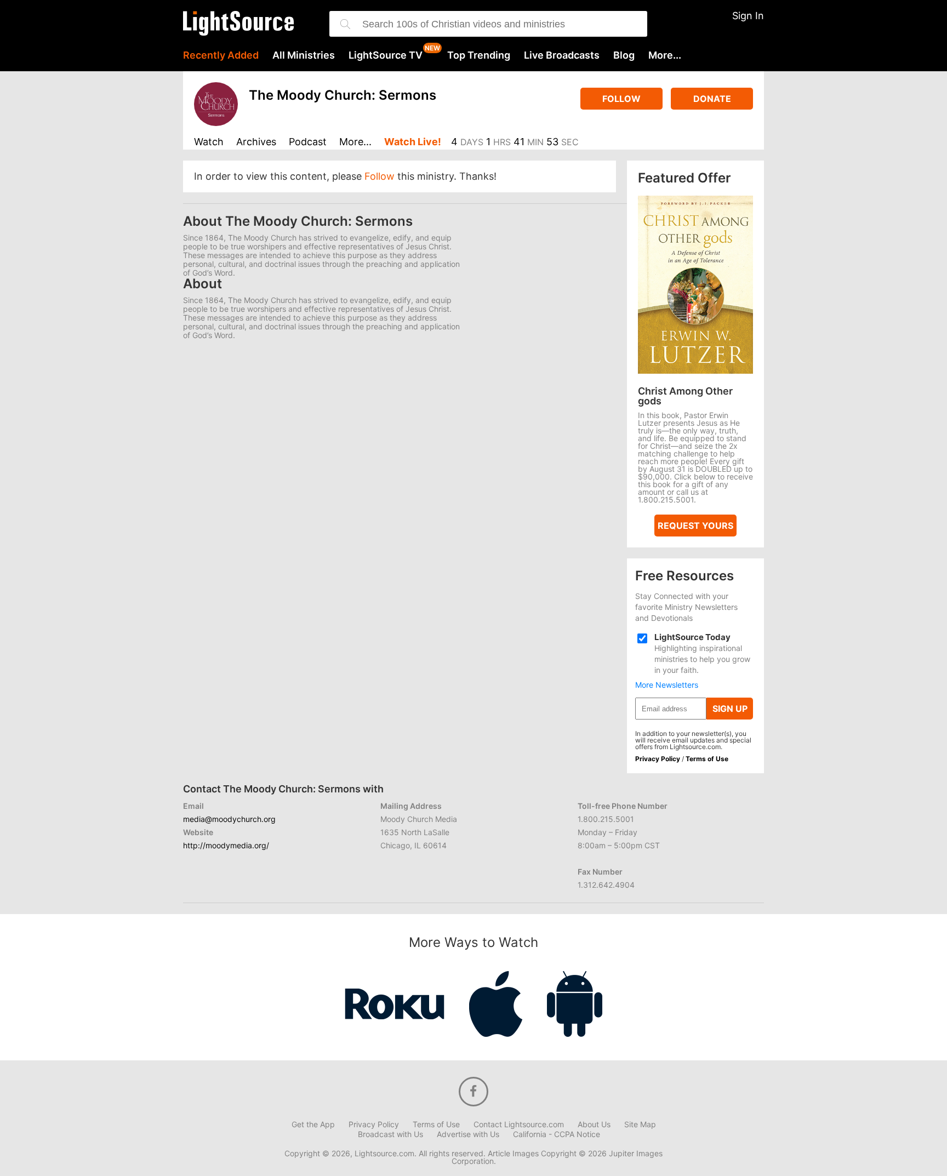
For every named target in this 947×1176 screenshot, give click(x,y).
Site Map (640, 1124)
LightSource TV (386, 55)
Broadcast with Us (390, 1134)
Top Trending (478, 55)
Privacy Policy (657, 759)
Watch (209, 142)
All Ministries (303, 55)
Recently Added (221, 55)
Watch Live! (412, 142)
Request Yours (695, 525)
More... (664, 55)
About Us (594, 1124)
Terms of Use (707, 759)
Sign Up (730, 708)
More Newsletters (666, 685)
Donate (712, 98)
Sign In (748, 15)
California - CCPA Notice (556, 1134)
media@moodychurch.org (229, 819)
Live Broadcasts (562, 55)
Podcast (308, 142)
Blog (624, 55)
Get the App (313, 1124)
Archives (256, 142)
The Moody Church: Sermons (342, 95)
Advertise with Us (468, 1134)
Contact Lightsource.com (519, 1124)
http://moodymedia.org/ (226, 845)
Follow (621, 98)
